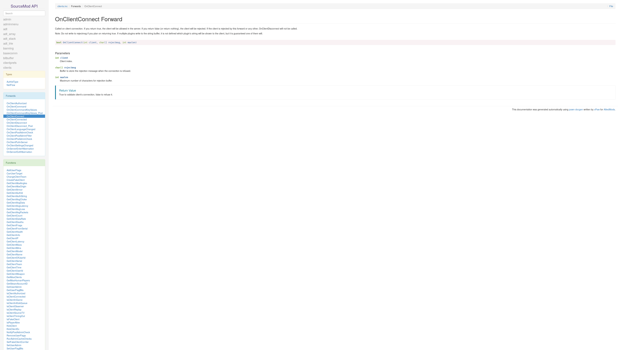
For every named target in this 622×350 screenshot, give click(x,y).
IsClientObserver (15, 306)
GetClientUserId (15, 270)
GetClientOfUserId (16, 257)
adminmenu (10, 24)
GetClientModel (15, 251)
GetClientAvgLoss (16, 209)
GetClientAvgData (16, 202)
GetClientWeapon (16, 273)
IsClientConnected (16, 296)
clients (7, 67)
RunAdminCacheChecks (19, 338)
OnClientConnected (17, 119)
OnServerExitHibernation (19, 151)
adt (5, 29)
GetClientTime (14, 267)
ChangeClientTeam (16, 176)
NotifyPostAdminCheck (18, 332)
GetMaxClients (14, 277)
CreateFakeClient (16, 179)
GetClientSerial (14, 260)
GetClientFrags (14, 225)
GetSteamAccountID (17, 283)
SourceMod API (24, 6)
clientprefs (10, 62)
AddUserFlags (14, 170)
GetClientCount (14, 215)
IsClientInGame (15, 299)
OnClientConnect (15, 116)
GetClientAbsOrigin (16, 186)
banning (8, 48)
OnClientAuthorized (17, 103)
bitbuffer (8, 58)
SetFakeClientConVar (18, 342)
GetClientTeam (14, 264)
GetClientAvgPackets (17, 212)
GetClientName (14, 254)
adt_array (9, 34)
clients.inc (63, 6)
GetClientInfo (13, 235)
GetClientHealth (15, 231)
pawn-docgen (576, 109)
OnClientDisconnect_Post (20, 126)
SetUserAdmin (14, 345)
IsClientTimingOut (16, 316)
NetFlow (11, 85)
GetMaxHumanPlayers (18, 280)
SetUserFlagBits (15, 348)
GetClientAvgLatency (17, 205)
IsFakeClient (13, 319)
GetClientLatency (15, 241)
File (611, 6)
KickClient (12, 325)
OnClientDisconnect (17, 122)
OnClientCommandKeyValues (22, 109)
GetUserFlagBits (15, 290)
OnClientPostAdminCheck (20, 132)
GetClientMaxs (14, 244)
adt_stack (9, 38)
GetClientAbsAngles (17, 183)
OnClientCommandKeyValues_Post (25, 113)
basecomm (10, 53)
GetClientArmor (15, 189)
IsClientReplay (14, 309)
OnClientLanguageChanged (21, 129)
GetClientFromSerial (17, 228)
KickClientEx (13, 329)
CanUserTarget (14, 173)
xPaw (597, 109)
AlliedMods (609, 109)
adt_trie (8, 43)
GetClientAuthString (17, 196)
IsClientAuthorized (16, 293)
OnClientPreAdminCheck (19, 138)
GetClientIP (12, 238)
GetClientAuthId (15, 192)
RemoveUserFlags (16, 335)
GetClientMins (14, 248)
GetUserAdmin (14, 286)
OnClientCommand (16, 106)
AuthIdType (12, 81)
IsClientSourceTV (15, 312)
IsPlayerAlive (13, 322)
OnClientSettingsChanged (20, 145)
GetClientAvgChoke (17, 199)
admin (7, 19)
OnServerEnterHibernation (20, 148)
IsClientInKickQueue (17, 303)
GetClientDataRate (16, 218)
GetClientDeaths (15, 222)
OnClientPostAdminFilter (19, 135)
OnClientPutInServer (17, 142)
